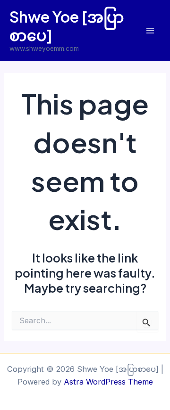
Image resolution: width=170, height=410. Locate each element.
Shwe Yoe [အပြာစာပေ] (66, 25)
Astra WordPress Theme (108, 381)
